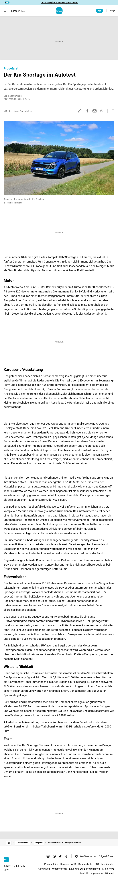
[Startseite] (8, 843)
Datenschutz (85, 864)
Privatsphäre (51, 864)
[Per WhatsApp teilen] (102, 111)
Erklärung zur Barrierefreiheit (84, 868)
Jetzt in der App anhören (20, 111)
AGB (73, 864)
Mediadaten (107, 864)
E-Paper (15, 11)
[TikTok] (60, 856)
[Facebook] (66, 856)
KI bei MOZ (108, 868)
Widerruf (109, 873)
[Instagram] (48, 856)
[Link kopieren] (80, 111)
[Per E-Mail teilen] (95, 111)
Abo (99, 11)
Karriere (64, 864)
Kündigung (44, 868)
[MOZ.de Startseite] (59, 10)
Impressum (96, 873)
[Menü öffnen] (5, 11)
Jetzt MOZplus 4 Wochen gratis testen (59, 2)
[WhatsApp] (54, 856)
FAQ (96, 864)
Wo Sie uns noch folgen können (97, 856)
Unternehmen (59, 868)
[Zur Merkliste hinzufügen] (112, 111)
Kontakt (84, 873)
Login (113, 10)
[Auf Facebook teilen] (87, 111)
